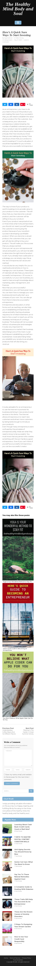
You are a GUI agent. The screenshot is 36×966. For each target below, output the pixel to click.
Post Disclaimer (18, 960)
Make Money (19, 38)
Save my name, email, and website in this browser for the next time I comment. (18, 777)
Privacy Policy (26, 958)
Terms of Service (15, 958)
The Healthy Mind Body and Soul (18, 9)
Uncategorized (7, 40)
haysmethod (8, 38)
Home (6, 958)
